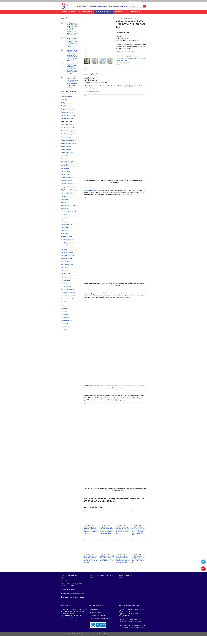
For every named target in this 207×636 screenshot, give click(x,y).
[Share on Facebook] (117, 63)
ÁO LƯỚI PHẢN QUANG (103, 11)
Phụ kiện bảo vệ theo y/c (68, 289)
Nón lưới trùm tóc (66, 280)
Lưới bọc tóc (64, 218)
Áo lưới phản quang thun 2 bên (69, 134)
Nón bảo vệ (64, 267)
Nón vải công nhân (66, 286)
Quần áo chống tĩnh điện (67, 298)
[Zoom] (85, 55)
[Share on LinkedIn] (129, 63)
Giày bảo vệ (64, 196)
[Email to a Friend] (123, 63)
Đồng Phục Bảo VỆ (66, 180)
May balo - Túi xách (66, 236)
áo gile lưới (122, 58)
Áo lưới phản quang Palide (68, 130)
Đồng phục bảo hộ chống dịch (69, 177)
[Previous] (86, 37)
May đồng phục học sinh (67, 243)
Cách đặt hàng (94, 609)
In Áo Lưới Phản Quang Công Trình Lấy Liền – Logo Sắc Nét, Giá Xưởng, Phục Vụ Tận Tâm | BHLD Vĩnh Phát (123, 530)
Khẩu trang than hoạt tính (68, 205)
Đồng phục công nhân (67, 183)
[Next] (110, 37)
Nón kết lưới (64, 271)
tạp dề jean (64, 311)
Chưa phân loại (65, 168)
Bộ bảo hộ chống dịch (67, 162)
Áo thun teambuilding (67, 152)
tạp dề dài (64, 308)
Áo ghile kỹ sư (65, 106)
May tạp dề (64, 249)
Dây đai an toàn (65, 174)
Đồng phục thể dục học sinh (68, 187)
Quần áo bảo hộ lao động (68, 292)
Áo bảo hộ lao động (66, 96)
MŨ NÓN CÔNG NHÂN (85, 11)
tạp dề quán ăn (65, 317)
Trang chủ (119, 18)
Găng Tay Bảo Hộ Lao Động (69, 190)
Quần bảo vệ (64, 302)
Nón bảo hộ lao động (67, 264)
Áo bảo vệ (64, 99)
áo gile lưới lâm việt (130, 58)
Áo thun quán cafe (66, 146)
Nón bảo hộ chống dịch (67, 261)
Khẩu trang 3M (65, 202)
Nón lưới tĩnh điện (66, 277)
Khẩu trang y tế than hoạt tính (69, 211)
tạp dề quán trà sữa (66, 320)
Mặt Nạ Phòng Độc (66, 224)
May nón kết (64, 246)
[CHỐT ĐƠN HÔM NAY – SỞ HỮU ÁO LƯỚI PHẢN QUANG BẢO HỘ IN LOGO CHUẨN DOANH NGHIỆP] (107, 546)
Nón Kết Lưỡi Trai (66, 274)
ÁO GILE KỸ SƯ (118, 11)
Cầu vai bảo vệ (65, 165)
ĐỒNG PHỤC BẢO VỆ (133, 11)
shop (62, 305)
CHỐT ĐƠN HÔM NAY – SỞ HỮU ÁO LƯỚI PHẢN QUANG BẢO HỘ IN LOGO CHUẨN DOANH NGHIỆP (107, 558)
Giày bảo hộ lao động (67, 193)
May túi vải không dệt (67, 252)
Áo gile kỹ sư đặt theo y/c (68, 115)
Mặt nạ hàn (64, 221)
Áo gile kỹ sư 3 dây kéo (67, 112)
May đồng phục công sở (67, 239)
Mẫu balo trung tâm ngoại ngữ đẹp (100, 618)
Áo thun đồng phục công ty (68, 143)
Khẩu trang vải (65, 208)
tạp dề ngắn (64, 314)
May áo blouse (65, 227)
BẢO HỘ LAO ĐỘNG (68, 11)
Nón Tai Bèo (64, 283)
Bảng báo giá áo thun (96, 612)
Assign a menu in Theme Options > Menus (136, 1)
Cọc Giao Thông (65, 171)
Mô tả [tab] (85, 70)
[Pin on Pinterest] (126, 63)
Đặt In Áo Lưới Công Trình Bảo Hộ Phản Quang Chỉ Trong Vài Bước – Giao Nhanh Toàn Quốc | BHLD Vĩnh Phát (90, 559)
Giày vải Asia (64, 199)
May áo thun (64, 233)
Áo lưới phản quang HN (67, 127)
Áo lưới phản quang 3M (67, 124)
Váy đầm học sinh (66, 327)
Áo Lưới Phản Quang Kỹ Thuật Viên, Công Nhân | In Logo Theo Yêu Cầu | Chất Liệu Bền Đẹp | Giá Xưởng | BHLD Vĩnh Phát (91, 530)
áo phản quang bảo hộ (140, 58)
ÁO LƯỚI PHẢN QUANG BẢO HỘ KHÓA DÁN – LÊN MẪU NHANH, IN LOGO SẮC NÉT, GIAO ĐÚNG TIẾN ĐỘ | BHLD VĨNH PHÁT (138, 530)
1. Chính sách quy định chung (69, 618)
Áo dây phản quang (66, 103)
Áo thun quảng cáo (66, 149)
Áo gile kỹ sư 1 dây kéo (67, 109)
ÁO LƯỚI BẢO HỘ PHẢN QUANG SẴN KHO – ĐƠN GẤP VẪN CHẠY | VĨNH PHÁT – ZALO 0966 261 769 (138, 559)
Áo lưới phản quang (66, 121)
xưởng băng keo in (97, 633)
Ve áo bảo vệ (64, 330)
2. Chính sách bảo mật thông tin (69, 620)
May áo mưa (64, 230)
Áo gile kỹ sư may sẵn (67, 118)
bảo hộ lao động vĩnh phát (121, 60)
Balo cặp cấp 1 (65, 155)
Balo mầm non (65, 159)
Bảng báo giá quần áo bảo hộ (98, 615)
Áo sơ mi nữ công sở (66, 137)
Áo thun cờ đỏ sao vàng (67, 140)
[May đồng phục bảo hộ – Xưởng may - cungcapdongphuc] (67, 6)
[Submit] (144, 6)
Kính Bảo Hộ (64, 214)
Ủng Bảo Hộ (64, 323)
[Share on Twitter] (120, 63)
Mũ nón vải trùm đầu (67, 258)
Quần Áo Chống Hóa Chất (68, 295)
